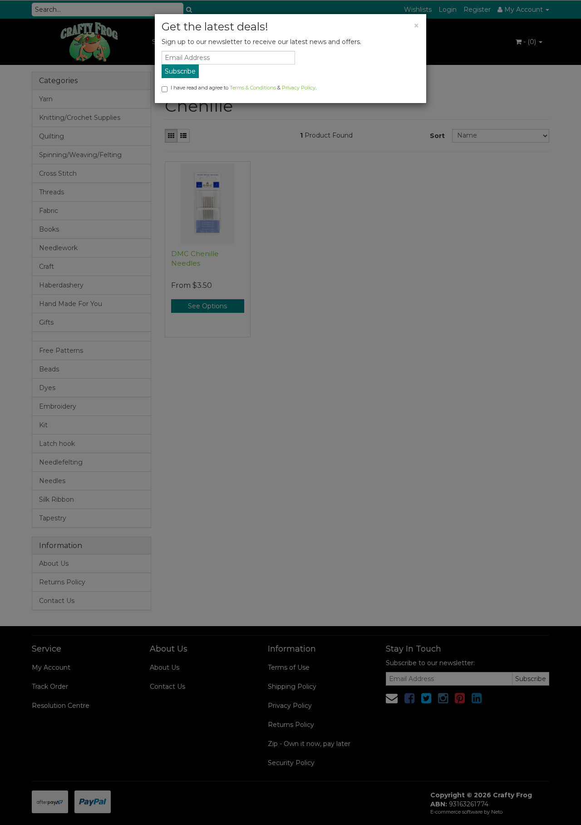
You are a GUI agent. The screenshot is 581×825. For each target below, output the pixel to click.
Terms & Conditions (253, 87)
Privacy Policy (298, 87)
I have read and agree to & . (243, 87)
